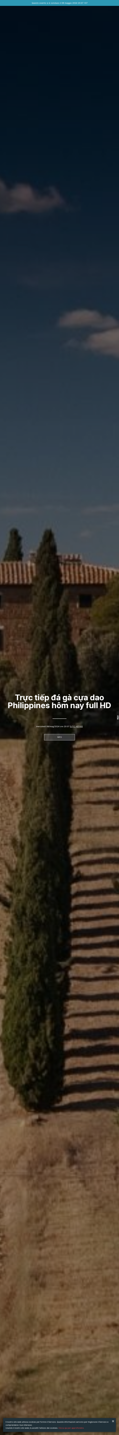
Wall (118, 717)
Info (59, 737)
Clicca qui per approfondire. (71, 1428)
